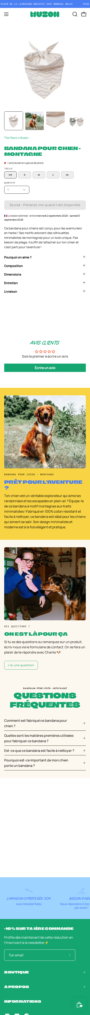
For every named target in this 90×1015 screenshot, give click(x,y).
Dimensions (12, 274)
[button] (74, 14)
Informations (22, 1001)
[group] (45, 4)
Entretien (11, 283)
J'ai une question (21, 665)
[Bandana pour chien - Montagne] (13, 120)
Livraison (10, 291)
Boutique (16, 972)
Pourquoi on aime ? (18, 257)
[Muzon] (45, 14)
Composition (13, 266)
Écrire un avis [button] (45, 367)
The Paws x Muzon (16, 138)
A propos (16, 987)
